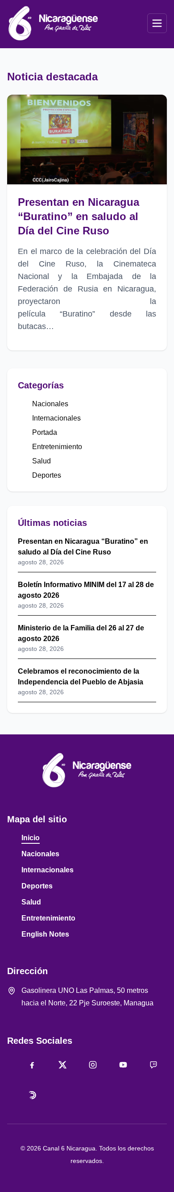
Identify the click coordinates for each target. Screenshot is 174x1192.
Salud (41, 461)
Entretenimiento (57, 446)
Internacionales (56, 418)
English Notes (45, 934)
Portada (44, 432)
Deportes (46, 475)
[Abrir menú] (157, 23)
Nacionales (50, 404)
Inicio (30, 838)
